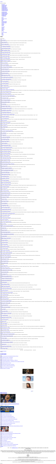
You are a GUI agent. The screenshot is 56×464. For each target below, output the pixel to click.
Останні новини (3, 353)
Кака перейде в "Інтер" (3, 321)
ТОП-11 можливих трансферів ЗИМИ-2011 (6, 300)
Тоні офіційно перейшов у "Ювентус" (5, 174)
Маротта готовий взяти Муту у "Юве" (5, 161)
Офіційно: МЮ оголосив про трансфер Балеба (6, 434)
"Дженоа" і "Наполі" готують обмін (5, 250)
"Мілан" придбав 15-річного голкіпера (5, 122)
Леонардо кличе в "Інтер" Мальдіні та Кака (6, 288)
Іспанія (3, 29)
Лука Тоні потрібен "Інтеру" (4, 265)
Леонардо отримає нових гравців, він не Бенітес (6, 292)
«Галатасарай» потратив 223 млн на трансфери (6, 358)
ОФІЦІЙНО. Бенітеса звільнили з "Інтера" (5, 317)
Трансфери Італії (4, 6)
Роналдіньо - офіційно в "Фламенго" (5, 155)
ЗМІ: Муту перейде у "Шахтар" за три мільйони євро (7, 89)
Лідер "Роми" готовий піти (3, 143)
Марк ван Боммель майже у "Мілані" (5, 54)
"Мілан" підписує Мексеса (3, 323)
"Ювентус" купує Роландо (3, 124)
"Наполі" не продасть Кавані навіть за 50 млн (6, 147)
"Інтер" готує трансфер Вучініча (4, 118)
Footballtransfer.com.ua (15, 447)
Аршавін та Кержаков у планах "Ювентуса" (6, 110)
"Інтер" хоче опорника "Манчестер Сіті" (5, 112)
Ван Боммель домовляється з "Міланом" (5, 151)
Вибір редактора (3, 392)
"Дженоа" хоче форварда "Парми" (4, 329)
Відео (2, 20)
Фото (2, 33)
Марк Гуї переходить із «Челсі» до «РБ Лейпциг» (6, 357)
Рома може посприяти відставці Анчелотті (5, 149)
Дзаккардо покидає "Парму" (4, 348)
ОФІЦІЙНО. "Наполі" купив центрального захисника (7, 333)
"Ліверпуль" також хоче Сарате (4, 85)
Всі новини (3, 4)
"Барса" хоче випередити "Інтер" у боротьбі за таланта (7, 114)
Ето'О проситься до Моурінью (4, 219)
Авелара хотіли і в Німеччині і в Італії (5, 52)
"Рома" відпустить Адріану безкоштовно (5, 256)
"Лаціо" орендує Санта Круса (4, 290)
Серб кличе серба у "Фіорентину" (4, 116)
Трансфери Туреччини (5, 10)
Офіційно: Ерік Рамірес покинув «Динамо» (6, 424)
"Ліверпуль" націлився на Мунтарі (4, 284)
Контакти (3, 24)
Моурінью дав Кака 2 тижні (4, 296)
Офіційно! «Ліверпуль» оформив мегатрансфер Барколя (7, 365)
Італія (2, 30)
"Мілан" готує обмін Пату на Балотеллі (5, 211)
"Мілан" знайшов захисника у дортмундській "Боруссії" (7, 213)
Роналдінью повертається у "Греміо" (5, 327)
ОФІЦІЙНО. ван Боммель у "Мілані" (5, 50)
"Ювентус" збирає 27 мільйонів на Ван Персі (6, 252)
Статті (2, 17)
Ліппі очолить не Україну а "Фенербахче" (5, 93)
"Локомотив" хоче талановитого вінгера (5, 182)
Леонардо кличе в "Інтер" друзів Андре (5, 217)
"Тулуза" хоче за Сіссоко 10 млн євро (5, 331)
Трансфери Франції (4, 8)
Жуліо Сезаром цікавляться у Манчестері (5, 209)
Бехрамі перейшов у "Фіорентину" (4, 178)
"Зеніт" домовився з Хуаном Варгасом (5, 46)
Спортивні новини (4, 21)
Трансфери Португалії (5, 9)
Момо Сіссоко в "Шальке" (3, 282)
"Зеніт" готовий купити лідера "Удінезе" (5, 157)
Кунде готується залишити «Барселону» (5, 441)
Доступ (3, 23)
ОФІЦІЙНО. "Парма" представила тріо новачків (6, 225)
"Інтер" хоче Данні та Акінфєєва (4, 180)
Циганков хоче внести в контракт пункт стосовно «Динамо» (8, 437)
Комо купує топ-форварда (3, 440)
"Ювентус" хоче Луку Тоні (3, 188)
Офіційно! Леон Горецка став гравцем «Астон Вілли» (7, 364)
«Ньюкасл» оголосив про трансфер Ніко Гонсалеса (7, 416)
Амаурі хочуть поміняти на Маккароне (5, 153)
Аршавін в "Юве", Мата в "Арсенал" (5, 207)
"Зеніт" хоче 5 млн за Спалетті (4, 319)
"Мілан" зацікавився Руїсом (4, 126)
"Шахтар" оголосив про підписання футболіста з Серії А (7, 423)
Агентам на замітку (4, 18)
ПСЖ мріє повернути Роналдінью (4, 246)
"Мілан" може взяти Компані (4, 315)
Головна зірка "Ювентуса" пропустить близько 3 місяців (7, 417)
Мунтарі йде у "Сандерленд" (4, 62)
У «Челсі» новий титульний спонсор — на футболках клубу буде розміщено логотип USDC (12, 361)
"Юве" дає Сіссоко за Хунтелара (4, 190)
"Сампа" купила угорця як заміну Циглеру (5, 91)
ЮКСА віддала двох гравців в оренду (5, 413)
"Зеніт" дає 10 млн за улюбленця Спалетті (5, 221)
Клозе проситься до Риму (3, 325)
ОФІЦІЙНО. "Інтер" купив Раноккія (5, 286)
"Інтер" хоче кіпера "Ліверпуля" (4, 83)
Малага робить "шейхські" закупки (4, 267)
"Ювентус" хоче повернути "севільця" (5, 215)
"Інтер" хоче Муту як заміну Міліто (4, 56)
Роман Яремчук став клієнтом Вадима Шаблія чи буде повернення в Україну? (10, 433)
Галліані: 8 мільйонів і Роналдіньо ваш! (5, 254)
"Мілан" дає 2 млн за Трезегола (4, 81)
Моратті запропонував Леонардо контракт (5, 346)
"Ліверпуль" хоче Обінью (3, 120)
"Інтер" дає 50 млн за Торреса (4, 248)
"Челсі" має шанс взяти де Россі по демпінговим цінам (7, 95)
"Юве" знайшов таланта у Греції (4, 258)
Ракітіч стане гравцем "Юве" (4, 242)
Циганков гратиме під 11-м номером (5, 368)
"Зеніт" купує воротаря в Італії (4, 294)
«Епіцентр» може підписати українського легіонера (7, 420)
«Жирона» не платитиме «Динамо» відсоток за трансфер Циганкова (9, 444)
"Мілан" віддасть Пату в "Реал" (4, 97)
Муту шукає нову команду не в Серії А (5, 192)
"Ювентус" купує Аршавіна (4, 244)
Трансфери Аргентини (5, 13)
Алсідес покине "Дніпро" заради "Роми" (5, 184)
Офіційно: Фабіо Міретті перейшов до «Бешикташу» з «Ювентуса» (9, 360)
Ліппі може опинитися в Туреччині (4, 87)
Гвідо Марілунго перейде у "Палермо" (5, 194)
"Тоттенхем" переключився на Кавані (5, 159)
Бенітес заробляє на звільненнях (4, 298)
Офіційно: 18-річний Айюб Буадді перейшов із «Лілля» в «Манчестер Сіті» (10, 421)
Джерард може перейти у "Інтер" (4, 176)
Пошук (3, 25)
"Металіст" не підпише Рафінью (4, 64)
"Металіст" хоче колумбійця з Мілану (5, 58)
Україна (3, 27)
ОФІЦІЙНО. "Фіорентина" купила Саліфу (5, 313)
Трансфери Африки (4, 14)
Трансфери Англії (4, 5)
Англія (3, 28)
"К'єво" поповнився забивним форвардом (5, 79)
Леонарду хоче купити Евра (4, 240)
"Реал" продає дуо (2, 128)
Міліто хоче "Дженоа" (3, 223)
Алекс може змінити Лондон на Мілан (5, 48)
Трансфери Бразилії (4, 12)
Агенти (3, 19)
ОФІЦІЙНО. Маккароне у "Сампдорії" (5, 60)
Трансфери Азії (4, 15)
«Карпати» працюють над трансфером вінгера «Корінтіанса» (8, 445)
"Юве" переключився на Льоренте (4, 186)
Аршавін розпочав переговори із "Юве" (5, 145)
